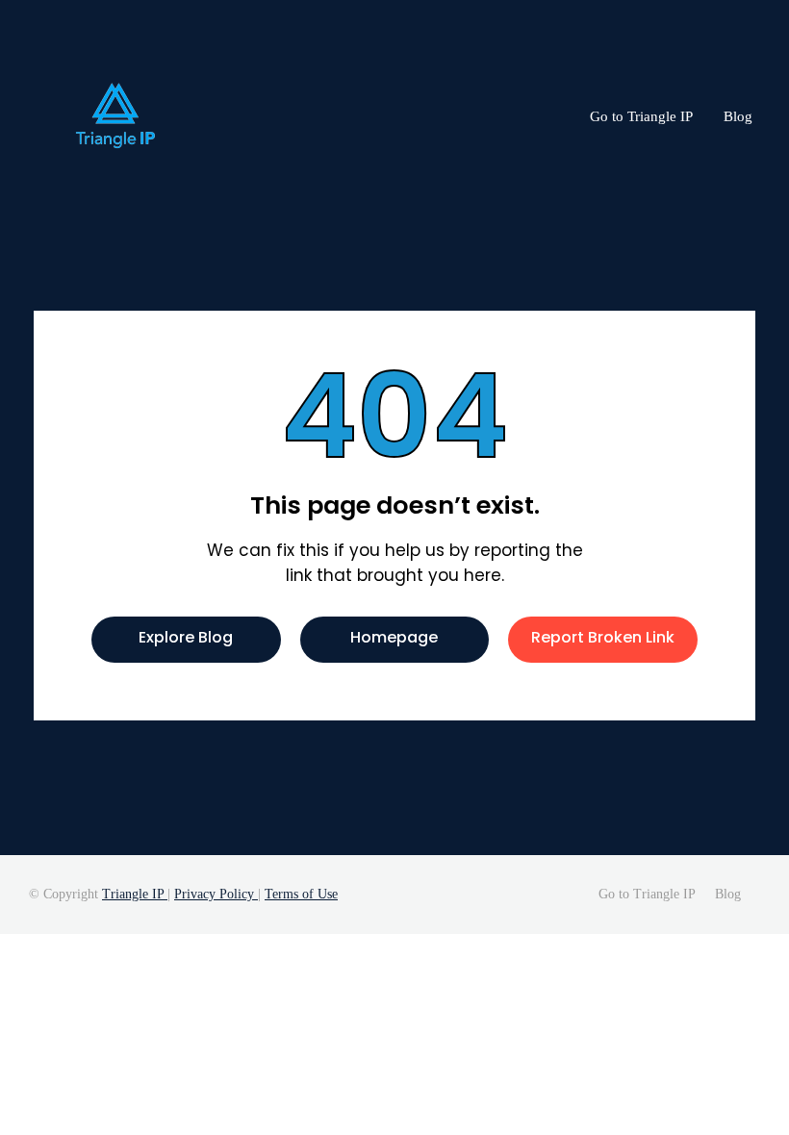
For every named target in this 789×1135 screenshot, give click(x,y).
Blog (738, 116)
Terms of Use (301, 894)
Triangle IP (134, 894)
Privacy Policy (216, 894)
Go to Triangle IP (641, 116)
